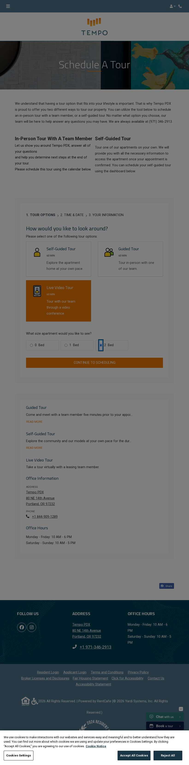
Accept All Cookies (134, 755)
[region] (94, 747)
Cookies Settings (18, 755)
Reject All (168, 755)
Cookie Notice (96, 746)
